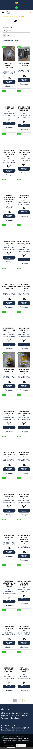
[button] (31, 13)
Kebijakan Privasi (16, 740)
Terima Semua (21, 746)
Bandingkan (9, 86)
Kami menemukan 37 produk (11, 40)
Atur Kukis (11, 746)
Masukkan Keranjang (9, 82)
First (9, 700)
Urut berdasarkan (8, 27)
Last (24, 700)
